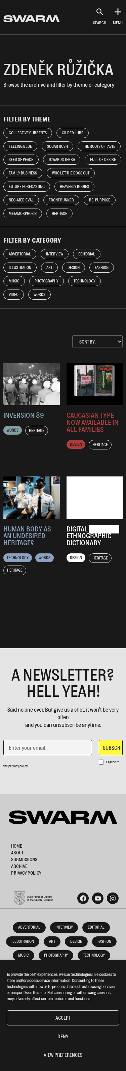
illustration (22, 941)
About (17, 852)
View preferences (63, 1055)
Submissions (24, 859)
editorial (96, 927)
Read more (31, 383)
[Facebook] (83, 898)
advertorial (29, 927)
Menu (118, 22)
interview (64, 927)
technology (18, 557)
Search (99, 22)
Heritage (36, 430)
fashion (104, 941)
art (52, 941)
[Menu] (118, 11)
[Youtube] (97, 898)
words (12, 430)
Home (16, 846)
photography (56, 955)
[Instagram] (112, 898)
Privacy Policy (26, 873)
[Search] (99, 11)
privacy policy (18, 766)
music (23, 955)
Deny (63, 1036)
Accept (63, 1018)
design (76, 444)
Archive (19, 866)
